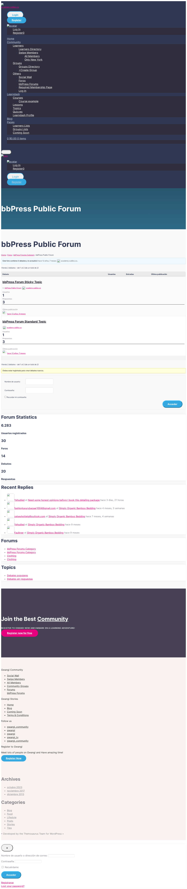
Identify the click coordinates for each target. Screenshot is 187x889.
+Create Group (28, 70)
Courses (18, 97)
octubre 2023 (14, 787)
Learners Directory (30, 49)
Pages (10, 122)
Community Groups (17, 686)
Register (16, 20)
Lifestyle (11, 817)
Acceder (172, 404)
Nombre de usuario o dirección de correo (24, 855)
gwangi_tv (12, 737)
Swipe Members (28, 52)
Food (10, 813)
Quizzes (17, 111)
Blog (9, 118)
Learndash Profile (23, 115)
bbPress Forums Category (23, 255)
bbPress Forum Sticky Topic (22, 282)
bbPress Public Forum (13, 288)
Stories (11, 824)
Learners (18, 45)
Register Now (13, 758)
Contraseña (7, 861)
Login (15, 14)
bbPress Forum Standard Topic (24, 321)
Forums (16, 691)
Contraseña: (9, 390)
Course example (28, 101)
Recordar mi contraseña (16, 397)
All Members (32, 56)
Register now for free (19, 633)
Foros (9, 255)
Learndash (13, 94)
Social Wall (25, 77)
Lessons (18, 104)
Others (17, 73)
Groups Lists (20, 129)
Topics (17, 108)
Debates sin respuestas (20, 578)
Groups (17, 63)
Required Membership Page (35, 87)
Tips (9, 827)
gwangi (11, 730)
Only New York (34, 59)
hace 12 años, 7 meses (47, 261)
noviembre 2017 (16, 790)
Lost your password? (12, 886)
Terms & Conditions (18, 715)
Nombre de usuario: (12, 382)
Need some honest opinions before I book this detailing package (64, 500)
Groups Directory (29, 66)
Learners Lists (21, 125)
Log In (16, 29)
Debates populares (17, 575)
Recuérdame (11, 867)
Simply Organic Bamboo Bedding (77, 508)
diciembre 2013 (15, 794)
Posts (10, 820)
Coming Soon (21, 132)
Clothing (11, 555)
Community (14, 42)
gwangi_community (17, 726)
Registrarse (7, 882)
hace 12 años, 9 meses (16, 314)
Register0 (18, 32)
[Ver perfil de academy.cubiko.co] (4, 314)
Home (10, 38)
